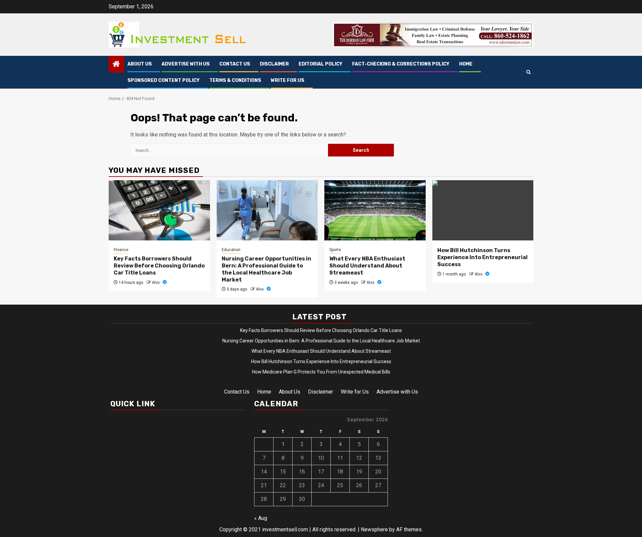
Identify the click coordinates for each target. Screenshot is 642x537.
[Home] (116, 64)
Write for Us (287, 80)
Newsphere (374, 529)
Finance (121, 249)
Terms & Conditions (235, 80)
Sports (335, 249)
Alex (156, 282)
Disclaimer (274, 64)
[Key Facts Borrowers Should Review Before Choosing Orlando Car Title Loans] (159, 210)
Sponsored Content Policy (163, 80)
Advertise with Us (186, 64)
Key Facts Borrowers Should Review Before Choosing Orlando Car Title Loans (159, 265)
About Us (139, 64)
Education (231, 249)
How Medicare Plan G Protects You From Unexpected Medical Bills (321, 371)
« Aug (260, 518)
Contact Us (234, 64)
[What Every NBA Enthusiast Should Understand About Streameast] (375, 210)
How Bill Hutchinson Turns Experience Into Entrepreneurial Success (482, 257)
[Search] (528, 72)
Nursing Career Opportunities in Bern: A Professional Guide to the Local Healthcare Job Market (266, 269)
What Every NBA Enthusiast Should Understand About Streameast (367, 265)
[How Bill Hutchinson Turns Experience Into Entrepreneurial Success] (483, 210)
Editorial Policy (320, 64)
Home (465, 64)
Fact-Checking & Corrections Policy (400, 64)
